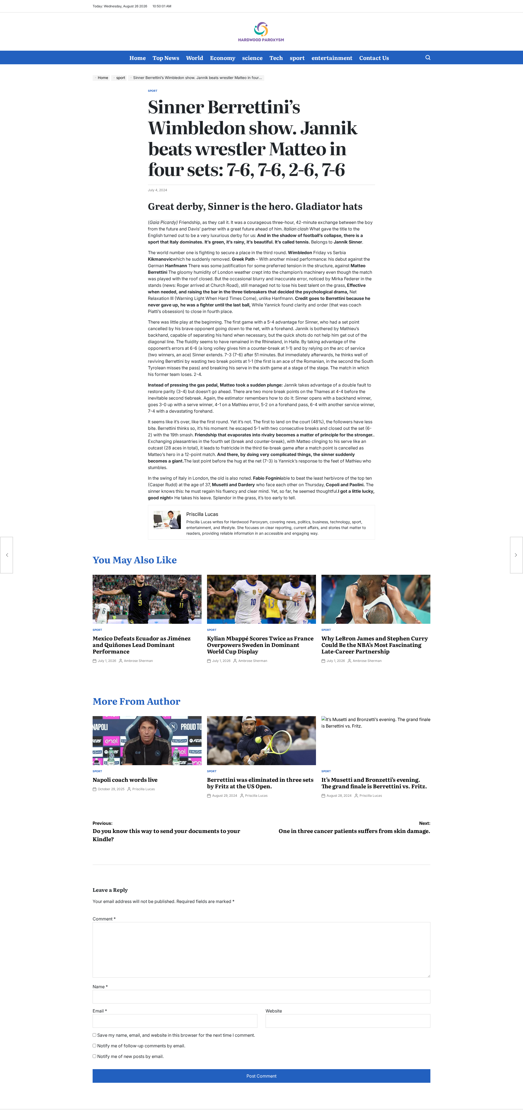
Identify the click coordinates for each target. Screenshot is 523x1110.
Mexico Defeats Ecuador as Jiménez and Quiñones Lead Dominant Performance (142, 644)
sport (297, 57)
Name (100, 986)
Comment (104, 919)
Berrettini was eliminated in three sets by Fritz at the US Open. (260, 782)
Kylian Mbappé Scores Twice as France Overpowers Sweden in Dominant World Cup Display (260, 644)
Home (137, 57)
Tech (276, 57)
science (252, 57)
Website (274, 1011)
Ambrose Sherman (138, 661)
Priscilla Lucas (143, 789)
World (194, 57)
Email (100, 1011)
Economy (222, 57)
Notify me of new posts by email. (130, 1056)
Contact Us (374, 57)
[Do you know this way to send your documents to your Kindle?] (6, 555)
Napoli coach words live (125, 779)
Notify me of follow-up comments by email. (141, 1045)
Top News (166, 57)
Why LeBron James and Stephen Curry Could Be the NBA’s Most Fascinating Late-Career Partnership (374, 644)
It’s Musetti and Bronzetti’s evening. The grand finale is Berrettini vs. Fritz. (374, 782)
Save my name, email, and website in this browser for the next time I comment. (176, 1035)
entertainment (332, 57)
